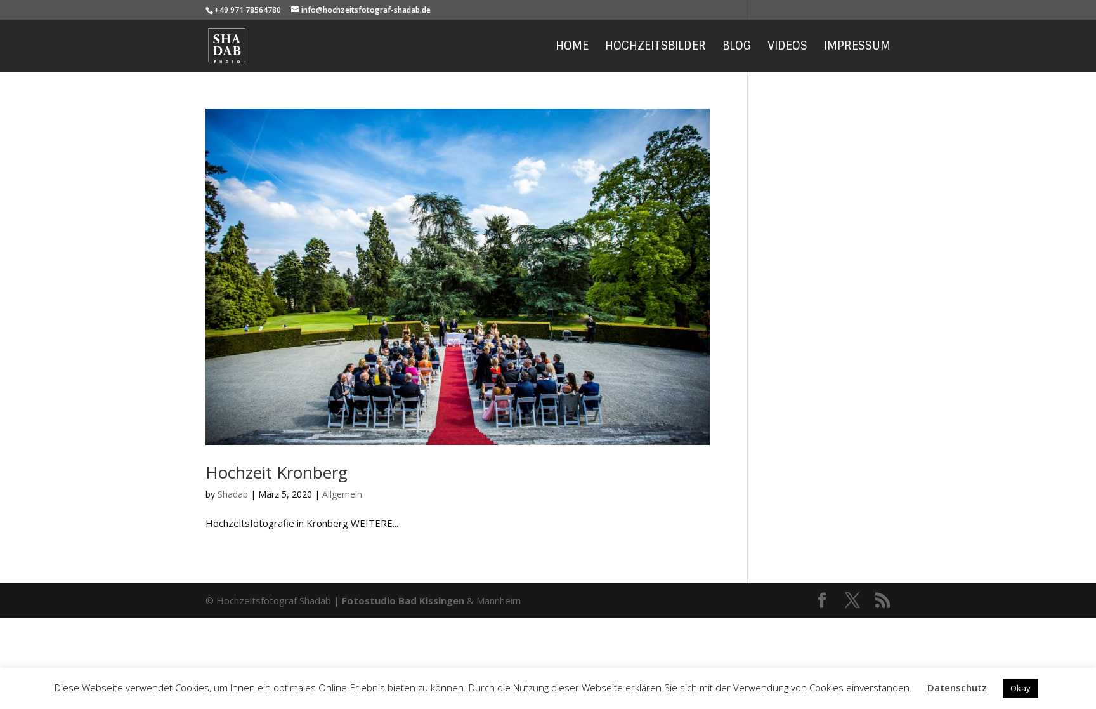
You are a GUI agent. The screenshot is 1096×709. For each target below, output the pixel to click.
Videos (787, 47)
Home (572, 47)
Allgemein (342, 494)
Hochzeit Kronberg (277, 472)
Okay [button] (1020, 688)
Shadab (233, 494)
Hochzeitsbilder (655, 47)
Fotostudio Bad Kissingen (403, 600)
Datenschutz (957, 687)
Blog (736, 47)
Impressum (857, 47)
